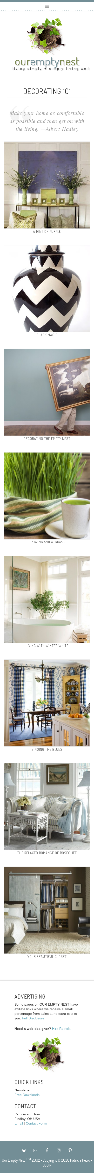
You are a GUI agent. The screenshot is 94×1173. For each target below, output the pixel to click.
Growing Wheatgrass (47, 542)
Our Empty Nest (13, 1160)
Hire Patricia (61, 1029)
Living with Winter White (47, 646)
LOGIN (47, 1165)
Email (18, 1123)
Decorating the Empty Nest (47, 439)
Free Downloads (27, 1095)
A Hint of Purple (47, 231)
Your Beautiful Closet (47, 956)
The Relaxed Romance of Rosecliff (47, 853)
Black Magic (47, 335)
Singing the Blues (47, 749)
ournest (47, 61)
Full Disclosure (33, 1018)
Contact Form (36, 1123)
